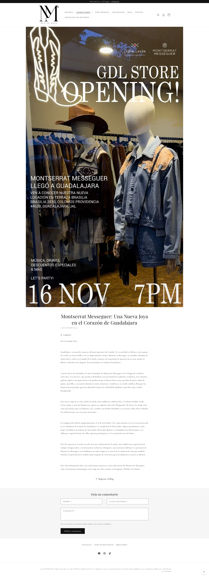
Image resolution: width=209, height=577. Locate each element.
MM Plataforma (49, 569)
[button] (84, 12)
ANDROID (115, 1)
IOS (107, 1)
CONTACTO (87, 545)
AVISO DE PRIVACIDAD (103, 545)
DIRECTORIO (121, 545)
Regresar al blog (106, 479)
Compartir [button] (67, 335)
